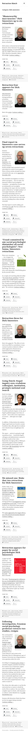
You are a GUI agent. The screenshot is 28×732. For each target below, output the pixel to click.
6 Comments (6, 137)
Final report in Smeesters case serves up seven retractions (13, 144)
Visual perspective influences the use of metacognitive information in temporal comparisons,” (13, 581)
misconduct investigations (12, 471)
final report (8, 398)
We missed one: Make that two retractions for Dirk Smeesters (13, 480)
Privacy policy (5, 730)
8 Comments (13, 79)
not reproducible (10, 539)
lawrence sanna (10, 310)
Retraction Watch (9, 3)
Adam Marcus (16, 229)
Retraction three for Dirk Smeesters (12, 319)
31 (23, 411)
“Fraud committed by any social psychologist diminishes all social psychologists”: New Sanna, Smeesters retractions (14, 245)
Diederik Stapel (6, 401)
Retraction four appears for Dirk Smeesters (11, 87)
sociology (4, 473)
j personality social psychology (14, 725)
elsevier (8, 308)
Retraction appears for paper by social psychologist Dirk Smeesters (14, 551)
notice (10, 112)
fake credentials (20, 230)
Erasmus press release (17, 663)
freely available (15, 134)
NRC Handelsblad (14, 446)
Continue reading (14, 55)
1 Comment (19, 234)
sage (16, 135)
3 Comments (22, 375)
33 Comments (10, 313)
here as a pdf (9, 206)
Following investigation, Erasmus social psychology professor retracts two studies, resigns (14, 626)
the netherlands (19, 78)
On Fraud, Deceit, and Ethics (10, 277)
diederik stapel (5, 470)
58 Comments (20, 726)
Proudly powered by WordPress (17, 730)
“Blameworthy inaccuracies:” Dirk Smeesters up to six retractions (12, 20)
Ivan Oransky (14, 75)
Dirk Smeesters (6, 27)
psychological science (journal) (8, 233)
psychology (13, 78)
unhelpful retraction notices (14, 541)
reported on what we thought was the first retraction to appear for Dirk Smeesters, (8, 490)
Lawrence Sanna (6, 259)
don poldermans (19, 470)
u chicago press (11, 234)
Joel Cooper (18, 281)
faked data (15, 77)
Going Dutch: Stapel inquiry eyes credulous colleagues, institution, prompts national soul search (14, 385)
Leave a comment (12, 473)
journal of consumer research (17, 231)
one (3, 51)
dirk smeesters (9, 77)
